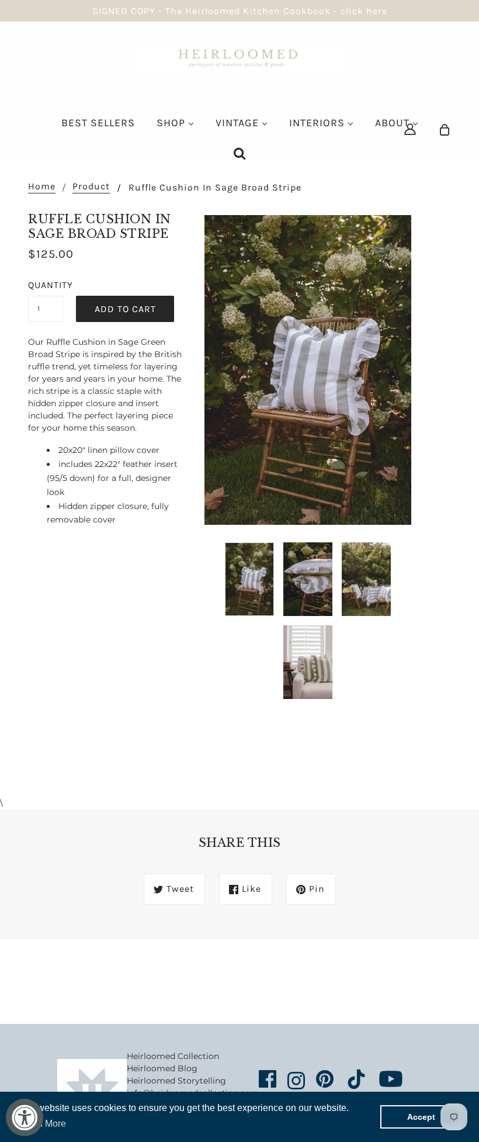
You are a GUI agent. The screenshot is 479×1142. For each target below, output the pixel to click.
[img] (410, 129)
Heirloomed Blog (162, 1068)
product (91, 187)
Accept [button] (421, 1117)
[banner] (239, 57)
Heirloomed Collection (173, 1056)
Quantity (45, 284)
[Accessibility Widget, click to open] (24, 1117)
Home (41, 187)
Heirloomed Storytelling (176, 1080)
